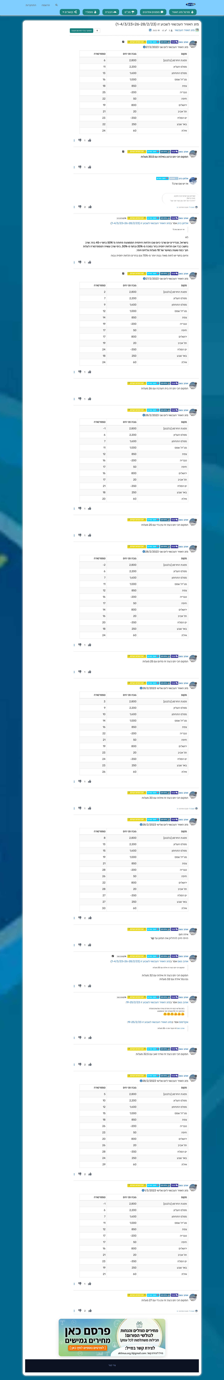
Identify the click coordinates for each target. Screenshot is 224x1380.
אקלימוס (183, 1022)
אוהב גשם (183, 42)
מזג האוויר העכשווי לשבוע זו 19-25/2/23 (148, 1002)
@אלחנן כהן (120, 218)
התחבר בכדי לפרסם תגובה (81, 31)
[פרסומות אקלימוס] (112, 1337)
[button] (70, 12)
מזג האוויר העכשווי (185, 30)
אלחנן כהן (183, 178)
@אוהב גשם (120, 956)
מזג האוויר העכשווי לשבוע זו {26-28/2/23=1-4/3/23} (140, 223)
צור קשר (112, 1365)
